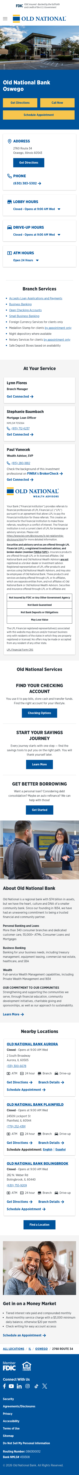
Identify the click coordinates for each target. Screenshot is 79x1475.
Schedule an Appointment (22, 1335)
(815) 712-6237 (21, 428)
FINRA (37, 552)
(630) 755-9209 (17, 1185)
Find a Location (39, 1224)
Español (60, 1149)
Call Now (57, 102)
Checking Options (39, 713)
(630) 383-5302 (25, 183)
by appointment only (58, 328)
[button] (36, 209)
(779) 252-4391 (16, 1126)
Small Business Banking (24, 316)
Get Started (39, 810)
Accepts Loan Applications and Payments (35, 298)
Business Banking (20, 304)
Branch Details (49, 1082)
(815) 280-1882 (21, 463)
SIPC (45, 552)
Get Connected (18, 396)
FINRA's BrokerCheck (43, 474)
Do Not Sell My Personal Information (26, 1443)
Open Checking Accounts (25, 310)
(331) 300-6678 (16, 1066)
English (47, 1149)
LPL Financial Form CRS (20, 649)
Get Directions (24, 104)
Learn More (39, 764)
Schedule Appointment (39, 115)
